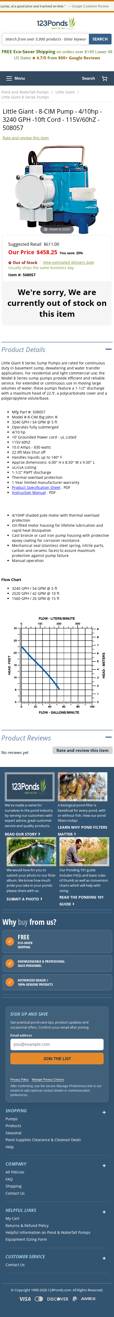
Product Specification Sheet (36, 487)
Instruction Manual (29, 492)
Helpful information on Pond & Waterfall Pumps (48, 1232)
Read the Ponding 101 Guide (81, 901)
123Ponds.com (57, 23)
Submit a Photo (23, 898)
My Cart (12, 1218)
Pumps (12, 1119)
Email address (21, 1035)
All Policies (15, 1172)
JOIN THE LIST (57, 1058)
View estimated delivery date (68, 262)
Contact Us (15, 1193)
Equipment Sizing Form (26, 1239)
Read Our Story (21, 834)
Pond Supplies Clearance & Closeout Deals (43, 1139)
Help (10, 1147)
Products (13, 1125)
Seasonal (13, 1133)
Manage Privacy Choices (48, 1079)
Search (88, 78)
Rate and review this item (26, 137)
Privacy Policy (19, 1079)
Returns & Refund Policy (27, 1225)
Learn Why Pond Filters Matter (82, 831)
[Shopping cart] (104, 78)
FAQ (9, 1179)
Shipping (13, 1186)
